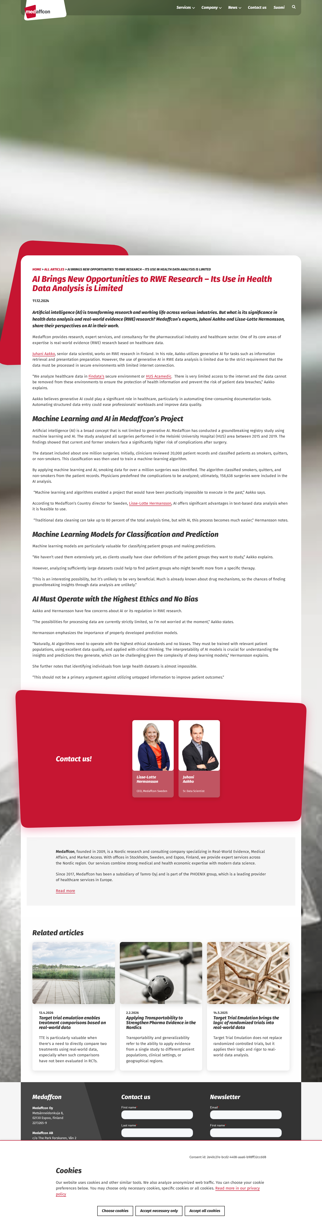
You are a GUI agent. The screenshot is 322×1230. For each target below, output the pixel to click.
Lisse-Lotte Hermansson (150, 503)
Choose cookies (115, 1211)
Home (36, 269)
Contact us (257, 7)
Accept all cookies (204, 1211)
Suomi (279, 7)
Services (184, 7)
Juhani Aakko (43, 354)
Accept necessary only (159, 1211)
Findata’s (96, 376)
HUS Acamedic (158, 376)
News (232, 7)
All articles (54, 269)
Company (210, 7)
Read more (65, 891)
